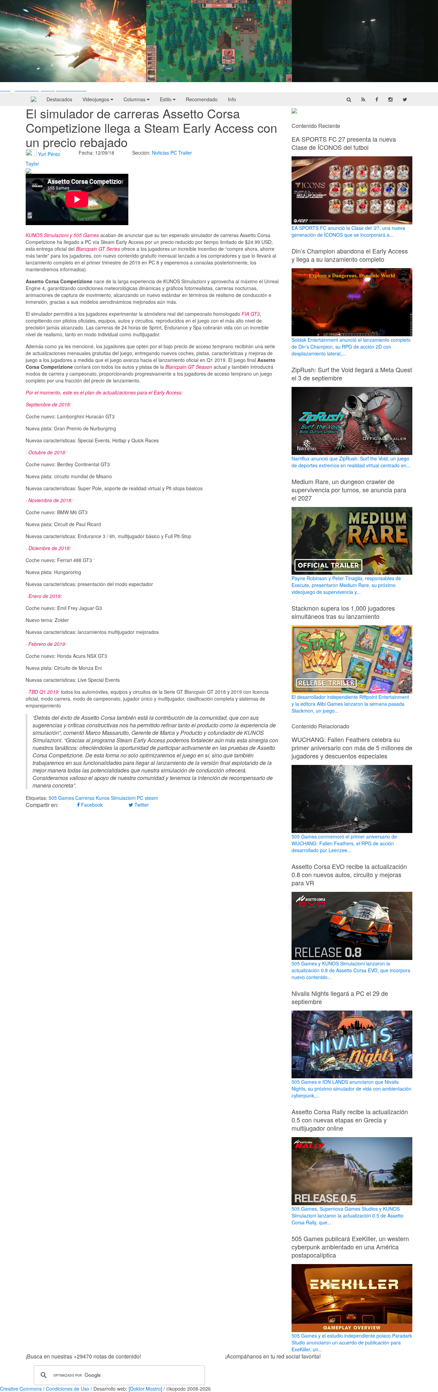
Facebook (91, 804)
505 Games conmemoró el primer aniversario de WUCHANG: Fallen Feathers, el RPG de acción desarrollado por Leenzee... (344, 843)
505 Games (61, 797)
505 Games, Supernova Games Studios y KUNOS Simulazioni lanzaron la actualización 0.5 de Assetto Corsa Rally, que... (347, 1215)
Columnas (135, 99)
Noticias (160, 152)
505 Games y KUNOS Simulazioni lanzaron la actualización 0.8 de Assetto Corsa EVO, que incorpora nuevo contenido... (351, 970)
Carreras (84, 797)
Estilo (166, 99)
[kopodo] (33, 99)
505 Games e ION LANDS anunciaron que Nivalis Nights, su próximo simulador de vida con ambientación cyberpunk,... (351, 1088)
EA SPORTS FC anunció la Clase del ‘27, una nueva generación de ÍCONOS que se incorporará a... (348, 231)
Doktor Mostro (145, 1388)
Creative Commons (21, 1388)
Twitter (141, 804)
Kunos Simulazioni (116, 797)
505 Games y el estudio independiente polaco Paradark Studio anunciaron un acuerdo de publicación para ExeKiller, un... (352, 1342)
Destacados (59, 99)
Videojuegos (96, 99)
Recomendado (202, 99)
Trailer (185, 152)
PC (173, 152)
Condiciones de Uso (67, 1388)
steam (151, 797)
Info (232, 99)
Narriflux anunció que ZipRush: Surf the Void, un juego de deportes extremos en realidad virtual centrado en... (351, 462)
